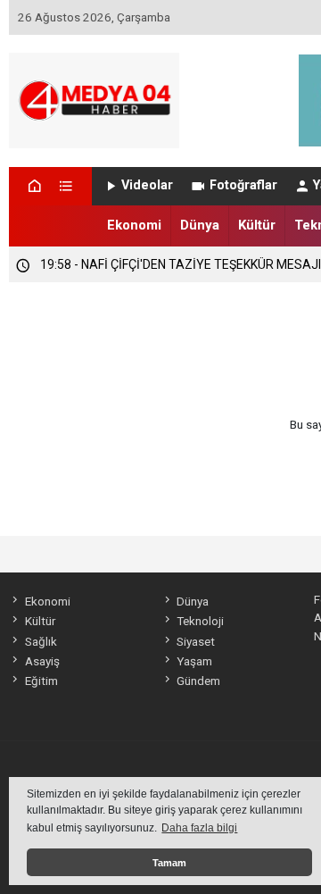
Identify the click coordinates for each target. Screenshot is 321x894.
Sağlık (40, 641)
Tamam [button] (169, 862)
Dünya (199, 225)
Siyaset (196, 641)
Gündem (198, 680)
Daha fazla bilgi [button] (199, 828)
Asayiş (42, 661)
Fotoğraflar (243, 185)
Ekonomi (134, 225)
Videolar (147, 185)
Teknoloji (200, 621)
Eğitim (41, 680)
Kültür (257, 225)
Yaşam (194, 661)
